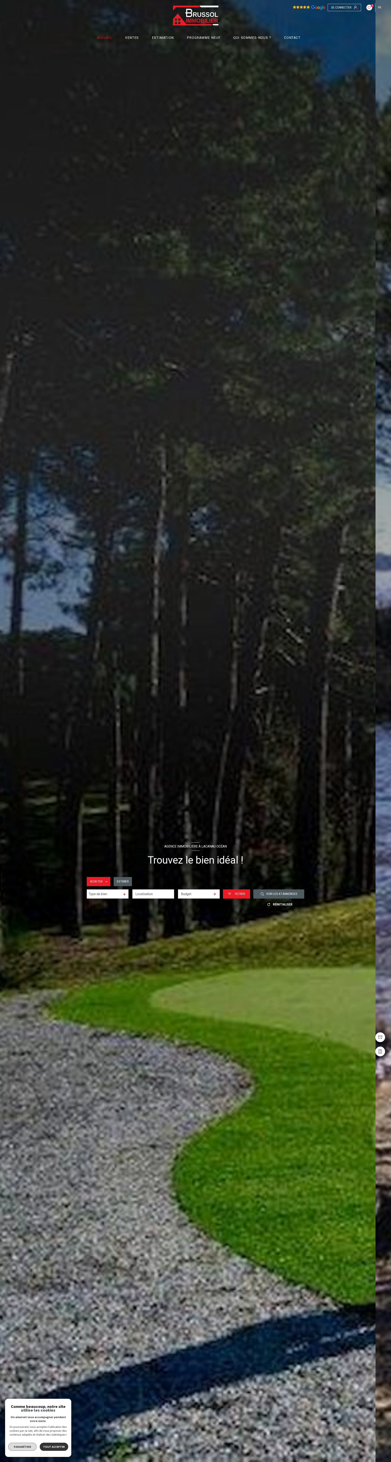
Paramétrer (22, 1447)
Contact (292, 37)
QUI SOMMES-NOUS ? (252, 37)
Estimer (123, 881)
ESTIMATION (163, 37)
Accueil (104, 37)
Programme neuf (203, 37)
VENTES (132, 37)
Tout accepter (54, 1447)
